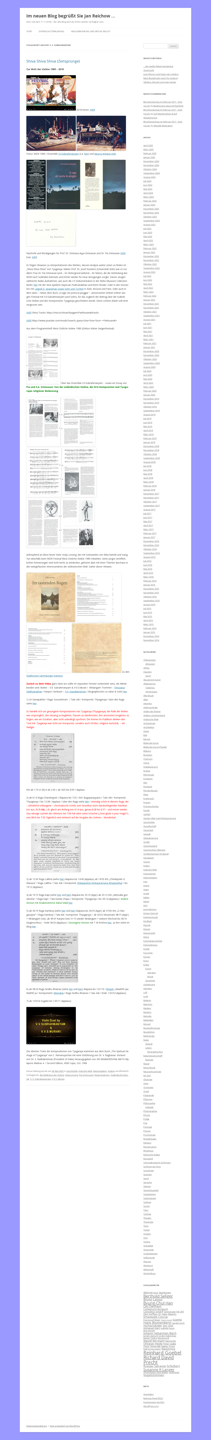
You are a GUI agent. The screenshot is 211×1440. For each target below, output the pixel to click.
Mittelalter (148, 1020)
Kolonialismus (150, 944)
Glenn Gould (166, 1320)
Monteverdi (163, 1338)
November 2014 (151, 640)
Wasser (147, 1261)
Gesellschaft (149, 826)
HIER (92, 109)
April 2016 (148, 572)
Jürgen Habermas (167, 1335)
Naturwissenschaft (152, 1055)
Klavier (146, 929)
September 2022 (151, 268)
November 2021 (151, 307)
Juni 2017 (147, 517)
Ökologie (147, 1079)
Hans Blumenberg (157, 1322)
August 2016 (149, 557)
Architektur (148, 727)
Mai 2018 (147, 473)
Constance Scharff (153, 1311)
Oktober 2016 (150, 549)
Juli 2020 (147, 371)
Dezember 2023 (151, 208)
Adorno (148, 1292)
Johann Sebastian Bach (159, 1333)
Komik (146, 948)
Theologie (148, 1222)
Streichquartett (150, 1190)
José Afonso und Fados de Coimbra (161, 74)
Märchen (147, 1004)
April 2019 (148, 430)
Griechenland (150, 846)
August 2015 (149, 604)
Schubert (173, 1366)
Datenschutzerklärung (51, 31)
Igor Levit (168, 1325)
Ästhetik (149, 1107)
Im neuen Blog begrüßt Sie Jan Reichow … (70, 16)
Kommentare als (153, 1402)
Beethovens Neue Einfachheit (168, 105)
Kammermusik (150, 917)
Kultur (146, 964)
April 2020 (148, 382)
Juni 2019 (147, 422)
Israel (146, 893)
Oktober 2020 (150, 359)
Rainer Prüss (168, 1346)
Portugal (147, 1127)
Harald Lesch (178, 1323)
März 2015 (148, 624)
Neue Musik (149, 1067)
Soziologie (148, 1170)
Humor (146, 861)
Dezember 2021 (151, 303)
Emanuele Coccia (155, 1317)
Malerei (147, 1000)
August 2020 (149, 367)
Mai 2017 (147, 521)
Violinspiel (174, 1372)
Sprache (147, 1182)
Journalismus (149, 909)
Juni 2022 (147, 280)
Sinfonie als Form (152, 1166)
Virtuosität (148, 1249)
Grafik (146, 842)
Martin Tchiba (150, 1338)
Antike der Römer (152, 711)
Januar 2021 (149, 347)
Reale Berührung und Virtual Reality (90, 31)
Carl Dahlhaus (152, 1306)
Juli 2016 (147, 561)
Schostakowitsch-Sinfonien (157, 1162)
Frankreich (148, 798)
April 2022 (148, 287)
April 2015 (148, 620)
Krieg (146, 960)
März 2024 (148, 196)
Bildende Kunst (151, 743)
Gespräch (148, 830)
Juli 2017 (147, 513)
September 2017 (151, 505)
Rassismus (168, 1349)
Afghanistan (149, 659)
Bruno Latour (153, 1299)
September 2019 (151, 410)
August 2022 (149, 272)
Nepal (146, 1063)
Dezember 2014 (151, 636)
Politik (146, 1119)
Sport (148, 675)
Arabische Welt (150, 719)
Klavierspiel (149, 933)
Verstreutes (151, 691)
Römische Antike (151, 1154)
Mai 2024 (147, 189)
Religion (147, 1142)
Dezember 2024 (151, 161)
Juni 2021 (147, 327)
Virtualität (148, 1245)
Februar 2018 (149, 485)
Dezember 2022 (151, 256)
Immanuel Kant (151, 1328)
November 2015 (151, 592)
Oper (146, 1083)
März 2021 (148, 339)
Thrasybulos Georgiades (155, 1372)
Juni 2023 (147, 232)
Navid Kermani (154, 1341)
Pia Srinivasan (86, 1075)
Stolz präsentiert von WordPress (65, 1426)
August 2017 (149, 509)
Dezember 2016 (151, 541)
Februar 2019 (149, 438)
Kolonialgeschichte (152, 940)
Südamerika (149, 1194)
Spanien (147, 1174)
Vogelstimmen (150, 1253)
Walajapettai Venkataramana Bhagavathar (99, 883)
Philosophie (149, 1103)
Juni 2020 (147, 375)
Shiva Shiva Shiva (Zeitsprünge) (53, 61)
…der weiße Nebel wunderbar (158, 66)
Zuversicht (148, 70)
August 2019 (149, 414)
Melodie (147, 1016)
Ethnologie (148, 774)
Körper (146, 956)
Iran (145, 881)
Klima (146, 937)
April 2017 (148, 525)
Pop (145, 1123)
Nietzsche (170, 1341)
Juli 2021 (147, 323)
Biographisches (155, 1051)
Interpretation (100, 1071)
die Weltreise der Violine (52, 1075)
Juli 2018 (147, 466)
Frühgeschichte (151, 806)
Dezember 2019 (151, 398)
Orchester (148, 1087)
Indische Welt (85, 1071)
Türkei (146, 1229)
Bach (155, 1292)
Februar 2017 (149, 533)
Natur (146, 1039)
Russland (148, 1158)
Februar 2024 (149, 200)
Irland (146, 885)
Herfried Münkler (152, 1325)
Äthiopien (150, 663)
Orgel (146, 1091)
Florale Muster (150, 790)
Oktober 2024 (150, 169)
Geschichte (72, 1071)
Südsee (147, 1202)
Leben (148, 1047)
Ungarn (147, 1233)
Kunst (148, 968)
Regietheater (149, 1138)
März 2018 (148, 481)
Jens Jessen (149, 1330)
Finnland (147, 786)
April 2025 (148, 145)
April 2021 (148, 335)
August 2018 (149, 462)
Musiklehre (149, 1032)
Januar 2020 (149, 394)
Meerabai (59, 993)
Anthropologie (150, 707)
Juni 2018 (147, 470)
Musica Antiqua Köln (105, 153)
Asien (146, 731)
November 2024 (151, 165)
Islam (146, 889)
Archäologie (149, 723)
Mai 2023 (147, 236)
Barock (146, 739)
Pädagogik (148, 1095)
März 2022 (148, 291)
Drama (146, 770)
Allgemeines (149, 683)
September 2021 (151, 315)
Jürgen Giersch (150, 913)
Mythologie (148, 1035)
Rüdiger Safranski (154, 1366)
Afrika (146, 667)
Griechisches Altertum (154, 849)
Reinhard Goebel (162, 1352)
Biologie (149, 1059)
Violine (111, 1071)
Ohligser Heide (153, 1344)
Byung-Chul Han (158, 1303)
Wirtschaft (148, 1269)
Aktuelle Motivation (163, 125)
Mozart (147, 1024)
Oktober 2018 (150, 454)
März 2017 (148, 529)
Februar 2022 (149, 295)
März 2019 (148, 434)
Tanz (145, 1210)
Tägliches (150, 687)
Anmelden (148, 1394)
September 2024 (151, 173)
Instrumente (149, 873)
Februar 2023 (149, 248)
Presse (147, 1130)
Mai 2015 (147, 616)
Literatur (151, 972)
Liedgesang (149, 984)
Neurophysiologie (152, 1071)
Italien (146, 897)
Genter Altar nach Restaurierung (159, 818)
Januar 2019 (149, 442)
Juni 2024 (147, 185)
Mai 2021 (147, 331)
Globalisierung (150, 838)
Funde (146, 810)
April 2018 (148, 477)
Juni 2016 (147, 564)
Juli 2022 (147, 276)
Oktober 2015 (150, 596)
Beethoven (165, 1292)
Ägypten (147, 671)
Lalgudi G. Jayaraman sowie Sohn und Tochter (59, 288)
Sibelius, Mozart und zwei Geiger (159, 82)
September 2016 (151, 553)
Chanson (147, 758)
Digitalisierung (150, 766)
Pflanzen (147, 1099)
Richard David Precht (158, 1359)
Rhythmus (148, 1150)
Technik (147, 1214)
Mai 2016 (147, 568)
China (146, 762)
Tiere (146, 1225)
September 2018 (151, 458)
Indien (146, 865)
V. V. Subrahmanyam (40, 1079)
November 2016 (151, 545)
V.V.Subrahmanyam (68, 153)
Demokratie (170, 1311)
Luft (145, 992)
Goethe (177, 1320)
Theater (147, 1218)
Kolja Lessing (71, 1075)
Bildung (147, 751)
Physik (146, 1115)
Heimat (148, 1043)
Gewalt (147, 834)
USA (145, 1237)
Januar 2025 (149, 157)
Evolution (148, 778)
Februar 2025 (149, 153)
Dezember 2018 (151, 446)
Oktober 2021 (150, 311)
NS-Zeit (147, 1075)
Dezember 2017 (151, 493)
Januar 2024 (149, 204)
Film (145, 782)
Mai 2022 (147, 283)
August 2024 (149, 177)
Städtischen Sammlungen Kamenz (44, 675)
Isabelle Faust (167, 1328)
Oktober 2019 (150, 406)
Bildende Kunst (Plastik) (155, 747)
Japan (146, 901)
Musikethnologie (151, 1028)
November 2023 (151, 212)
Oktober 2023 (150, 216)
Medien (147, 1008)
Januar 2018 (149, 489)
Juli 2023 (147, 228)
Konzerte (148, 952)
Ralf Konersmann (152, 1348)
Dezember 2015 (151, 588)
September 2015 (151, 600)
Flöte (145, 794)
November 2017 (151, 497)
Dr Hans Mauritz (167, 1314)
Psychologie (149, 1134)
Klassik (147, 925)
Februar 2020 (149, 390)
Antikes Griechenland (154, 715)
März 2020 (148, 386)
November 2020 (151, 355)
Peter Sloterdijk (152, 1346)
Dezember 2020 (151, 351)
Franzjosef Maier (151, 1319)
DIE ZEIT (180, 1311)
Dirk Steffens (150, 1314)
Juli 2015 (147, 608)
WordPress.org (150, 1406)
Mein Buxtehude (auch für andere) (160, 78)
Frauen (147, 802)
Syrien (146, 1206)
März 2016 (148, 576)
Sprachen (150, 980)
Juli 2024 (147, 181)
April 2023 (148, 240)
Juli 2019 (147, 418)
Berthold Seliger (158, 1296)
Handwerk (148, 857)
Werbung (148, 1265)
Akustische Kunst (152, 679)
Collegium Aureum (155, 1309)
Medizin (147, 1012)
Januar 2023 (149, 252)
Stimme (147, 1186)
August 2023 (149, 224)
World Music (149, 1273)
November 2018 (151, 450)
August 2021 (149, 319)
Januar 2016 (149, 584)
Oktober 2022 (150, 264)
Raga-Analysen (102, 1075)
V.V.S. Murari (58, 1079)
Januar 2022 (149, 299)
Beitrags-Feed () (153, 1398)
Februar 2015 (149, 628)
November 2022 (151, 260)
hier (86, 153)
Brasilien (147, 754)
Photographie (150, 1111)
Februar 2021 (149, 343)
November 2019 (151, 402)
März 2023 (148, 244)
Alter (145, 699)
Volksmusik (149, 1257)
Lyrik (145, 996)
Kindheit (147, 921)
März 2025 (148, 149)
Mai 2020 (147, 378)
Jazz (145, 905)
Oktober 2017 (150, 501)
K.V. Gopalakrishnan (75, 691)
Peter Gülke (169, 1343)
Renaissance (149, 1146)
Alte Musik (148, 695)
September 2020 (151, 363)
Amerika (147, 703)
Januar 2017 (149, 537)
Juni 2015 (147, 612)
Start (29, 31)
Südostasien (149, 1198)
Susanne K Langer (158, 1369)
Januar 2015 (149, 632)
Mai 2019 (147, 426)
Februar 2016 (149, 580)
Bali (145, 735)
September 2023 (151, 220)
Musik (150, 976)
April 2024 (148, 192)
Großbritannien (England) (156, 853)
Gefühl (146, 814)
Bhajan (110, 989)
